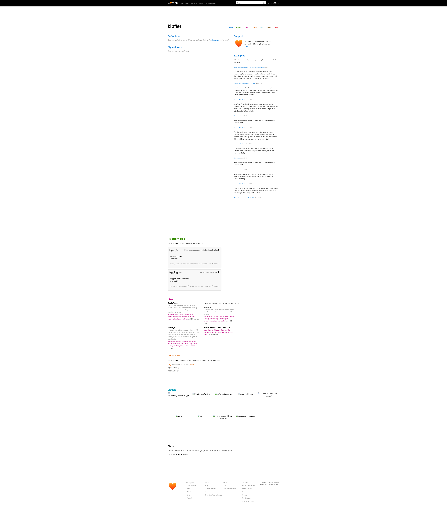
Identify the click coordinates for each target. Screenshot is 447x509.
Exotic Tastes (173, 303)
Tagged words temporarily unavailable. (179, 279)
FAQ (188, 495)
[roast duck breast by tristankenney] (246, 393)
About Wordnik (191, 485)
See (262, 27)
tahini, (176, 314)
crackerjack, (185, 343)
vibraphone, (177, 343)
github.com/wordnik (230, 489)
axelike (223, 321)
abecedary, (221, 332)
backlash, (185, 341)
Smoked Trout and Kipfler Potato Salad (244, 83)
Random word (210, 3)
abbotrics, (217, 330)
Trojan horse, (193, 343)
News (207, 482)
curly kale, (191, 316)
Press (188, 489)
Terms (244, 492)
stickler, (170, 343)
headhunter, (192, 341)
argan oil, (171, 319)
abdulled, (207, 332)
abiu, (212, 316)
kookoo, (187, 314)
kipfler (246, 46)
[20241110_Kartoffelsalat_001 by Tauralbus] (179, 394)
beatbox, (179, 341)
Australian (208, 307)
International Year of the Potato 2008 (244, 198)
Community (185, 3)
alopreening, (214, 318)
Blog (206, 485)
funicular (193, 346)
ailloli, (222, 316)
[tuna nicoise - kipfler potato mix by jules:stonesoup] (223, 417)
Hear (269, 27)
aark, (205, 330)
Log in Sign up (273, 3)
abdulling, (207, 316)
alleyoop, (207, 318)
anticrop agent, (224, 318)
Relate (238, 27)
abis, (229, 332)
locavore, (185, 316)
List (246, 27)
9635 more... (215, 334)
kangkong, (177, 319)
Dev (225, 482)
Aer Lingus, (172, 346)
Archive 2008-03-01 (239, 144)
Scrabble (177, 453)
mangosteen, (177, 316)
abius (206, 334)
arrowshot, (207, 321)
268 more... (195, 319)
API (225, 485)
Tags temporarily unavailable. (176, 257)
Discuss (254, 27)
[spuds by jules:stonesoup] (179, 416)
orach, (192, 314)
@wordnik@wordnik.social (213, 495)
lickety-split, (172, 341)
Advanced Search (248, 501)
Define (230, 27)
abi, (226, 332)
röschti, (170, 316)
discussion (215, 40)
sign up (177, 243)
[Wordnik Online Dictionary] (173, 3)
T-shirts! (189, 498)
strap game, (180, 346)
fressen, (182, 314)
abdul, (222, 330)
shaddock (184, 319)
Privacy (244, 495)
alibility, (232, 316)
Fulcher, (187, 346)
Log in (170, 243)
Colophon (190, 492)
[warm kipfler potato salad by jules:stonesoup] (246, 416)
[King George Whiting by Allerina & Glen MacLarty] (201, 393)
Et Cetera (245, 482)
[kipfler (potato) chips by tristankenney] (223, 393)
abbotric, (210, 330)
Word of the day (197, 3)
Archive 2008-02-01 (239, 99)
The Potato (237, 116)
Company (190, 482)
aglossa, (217, 316)
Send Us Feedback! (248, 485)
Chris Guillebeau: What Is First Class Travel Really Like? (249, 67)
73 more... (171, 348)
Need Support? (247, 489)
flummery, (171, 314)
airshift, (227, 316)
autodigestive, (216, 321)
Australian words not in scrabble (217, 327)
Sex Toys (171, 327)
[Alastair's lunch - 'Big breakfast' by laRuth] (268, 394)
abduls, (227, 330)
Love (276, 27)
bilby (169, 364)
